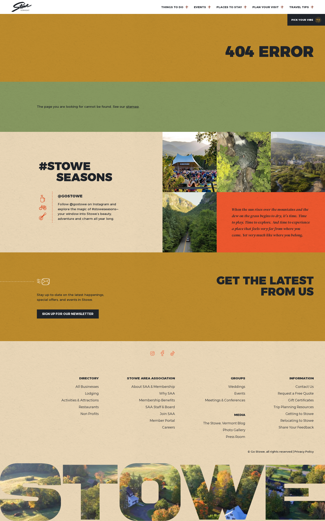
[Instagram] (152, 353)
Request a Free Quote (296, 393)
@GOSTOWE (70, 196)
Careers (168, 427)
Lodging (92, 393)
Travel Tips (299, 7)
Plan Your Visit (265, 7)
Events (200, 7)
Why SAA (167, 393)
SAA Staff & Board (160, 407)
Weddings (236, 387)
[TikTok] (172, 353)
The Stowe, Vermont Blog (224, 423)
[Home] (21, 7)
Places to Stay (229, 7)
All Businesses (87, 387)
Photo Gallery (234, 430)
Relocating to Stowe (297, 421)
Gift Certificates (301, 400)
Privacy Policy (304, 451)
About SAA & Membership (153, 387)
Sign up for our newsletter (67, 314)
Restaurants (89, 407)
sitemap (132, 106)
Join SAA (167, 414)
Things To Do (172, 7)
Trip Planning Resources (293, 407)
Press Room (235, 437)
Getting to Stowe (300, 414)
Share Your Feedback (296, 427)
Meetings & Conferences (225, 400)
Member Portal (162, 421)
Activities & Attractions (80, 400)
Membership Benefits (157, 400)
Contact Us (304, 387)
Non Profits (89, 414)
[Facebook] (162, 353)
